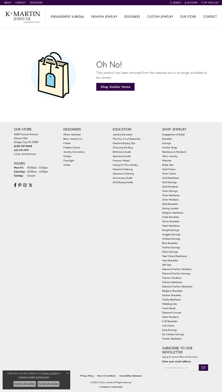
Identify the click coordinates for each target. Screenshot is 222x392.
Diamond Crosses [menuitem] (171, 312)
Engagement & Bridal (67, 17)
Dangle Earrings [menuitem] (170, 230)
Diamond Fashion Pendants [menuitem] (177, 269)
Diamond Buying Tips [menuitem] (124, 143)
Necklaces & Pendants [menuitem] (174, 151)
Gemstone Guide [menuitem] (122, 156)
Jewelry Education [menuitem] (123, 134)
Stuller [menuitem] (66, 164)
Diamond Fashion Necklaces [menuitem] (177, 286)
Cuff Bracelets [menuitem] (169, 321)
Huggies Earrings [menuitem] (171, 234)
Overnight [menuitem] (68, 160)
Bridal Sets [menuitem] (168, 164)
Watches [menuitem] (167, 160)
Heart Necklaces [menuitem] (171, 225)
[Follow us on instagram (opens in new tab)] (25, 185)
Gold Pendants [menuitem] (170, 186)
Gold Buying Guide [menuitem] (123, 182)
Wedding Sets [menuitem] (169, 303)
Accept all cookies (48, 383)
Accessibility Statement (130, 375)
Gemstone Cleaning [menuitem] (123, 173)
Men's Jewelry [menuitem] (169, 156)
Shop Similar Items (115, 87)
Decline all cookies (25, 383)
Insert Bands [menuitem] (169, 308)
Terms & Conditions (106, 375)
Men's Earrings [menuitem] (170, 251)
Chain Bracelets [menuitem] (170, 217)
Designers (132, 17)
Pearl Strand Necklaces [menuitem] (174, 256)
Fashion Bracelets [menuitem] (171, 295)
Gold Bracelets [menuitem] (170, 204)
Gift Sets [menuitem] (167, 264)
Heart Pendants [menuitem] (170, 316)
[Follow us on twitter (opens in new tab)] (30, 185)
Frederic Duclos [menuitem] (71, 147)
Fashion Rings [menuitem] (169, 147)
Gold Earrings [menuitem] (169, 182)
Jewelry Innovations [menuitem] (74, 151)
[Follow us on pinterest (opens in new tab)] (19, 185)
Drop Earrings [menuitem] (169, 330)
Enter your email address (176, 361)
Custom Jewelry (160, 17)
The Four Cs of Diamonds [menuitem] (126, 138)
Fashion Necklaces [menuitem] (172, 282)
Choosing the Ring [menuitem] (123, 147)
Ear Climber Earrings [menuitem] (173, 334)
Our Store (188, 17)
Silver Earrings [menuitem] (170, 191)
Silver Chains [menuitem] (169, 173)
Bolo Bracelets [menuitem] (170, 243)
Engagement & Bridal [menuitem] (173, 134)
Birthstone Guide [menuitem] (122, 151)
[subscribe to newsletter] (203, 367)
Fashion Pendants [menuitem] (171, 277)
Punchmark (117, 387)
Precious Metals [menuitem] (121, 160)
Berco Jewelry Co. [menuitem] (73, 138)
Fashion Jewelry (104, 17)
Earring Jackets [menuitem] (170, 208)
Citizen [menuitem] (67, 143)
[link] (7, 2)
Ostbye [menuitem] (67, 156)
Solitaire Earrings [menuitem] (171, 238)
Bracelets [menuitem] (167, 138)
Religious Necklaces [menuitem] (172, 212)
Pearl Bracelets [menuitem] (170, 260)
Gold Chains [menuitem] (169, 169)
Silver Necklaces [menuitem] (171, 195)
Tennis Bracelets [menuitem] (171, 221)
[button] (175, 2)
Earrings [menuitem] (166, 143)
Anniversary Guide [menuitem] (122, 177)
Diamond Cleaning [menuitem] (123, 169)
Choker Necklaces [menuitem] (172, 338)
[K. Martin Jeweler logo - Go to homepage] (23, 16)
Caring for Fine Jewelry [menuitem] (125, 164)
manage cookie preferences (33, 377)
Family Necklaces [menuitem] (171, 299)
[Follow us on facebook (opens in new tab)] (15, 185)
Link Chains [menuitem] (168, 325)
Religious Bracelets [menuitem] (172, 290)
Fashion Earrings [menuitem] (171, 247)
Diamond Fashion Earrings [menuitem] (176, 273)
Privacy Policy (87, 375)
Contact (210, 17)
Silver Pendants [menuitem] (170, 199)
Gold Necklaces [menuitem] (170, 177)
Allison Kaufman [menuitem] (72, 134)
